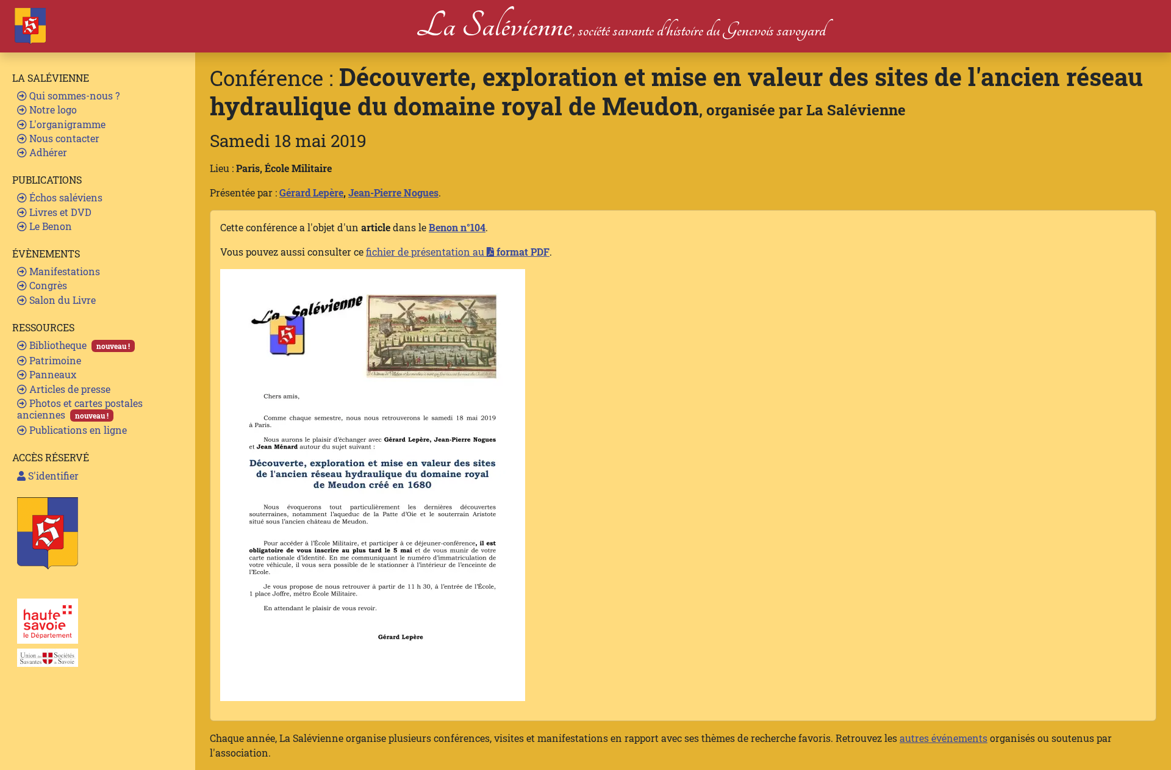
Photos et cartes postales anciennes (80, 409)
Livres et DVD (59, 212)
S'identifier (52, 475)
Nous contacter (63, 138)
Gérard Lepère (311, 192)
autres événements (943, 738)
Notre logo (52, 109)
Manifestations (63, 271)
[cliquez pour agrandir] (372, 483)
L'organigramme (66, 124)
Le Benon (49, 226)
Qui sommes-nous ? (73, 95)
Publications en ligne (77, 429)
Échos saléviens (64, 197)
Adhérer (47, 152)
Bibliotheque (78, 345)
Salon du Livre (61, 299)
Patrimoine (54, 360)
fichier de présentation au (458, 251)
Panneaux (51, 374)
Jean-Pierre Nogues (393, 192)
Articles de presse (68, 389)
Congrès (47, 285)
